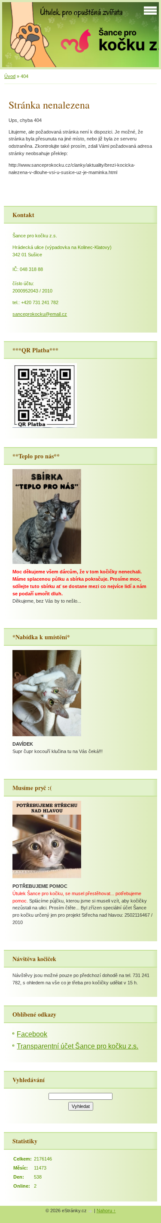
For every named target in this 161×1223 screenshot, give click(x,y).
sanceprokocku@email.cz (39, 314)
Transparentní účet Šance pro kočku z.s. (77, 1046)
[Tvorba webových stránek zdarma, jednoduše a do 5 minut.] (91, 1211)
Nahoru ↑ (106, 1210)
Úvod (9, 76)
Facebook (32, 1034)
